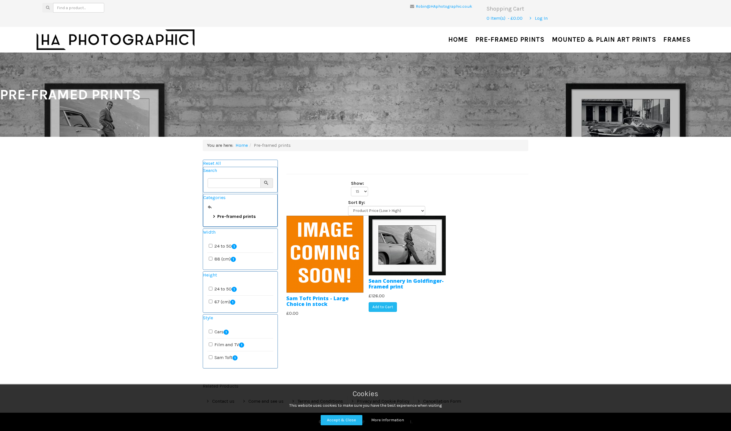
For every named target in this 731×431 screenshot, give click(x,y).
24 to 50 (224, 246)
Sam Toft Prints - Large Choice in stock (317, 301)
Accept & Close (341, 420)
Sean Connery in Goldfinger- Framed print (406, 283)
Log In (541, 18)
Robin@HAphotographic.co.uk (444, 6)
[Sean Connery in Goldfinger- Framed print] (407, 245)
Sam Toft (225, 357)
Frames (677, 39)
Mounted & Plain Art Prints (604, 39)
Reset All (212, 163)
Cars (220, 331)
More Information (387, 420)
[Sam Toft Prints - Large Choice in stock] (325, 253)
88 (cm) (224, 259)
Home (458, 39)
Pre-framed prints (510, 39)
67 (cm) (223, 301)
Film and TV (228, 344)
